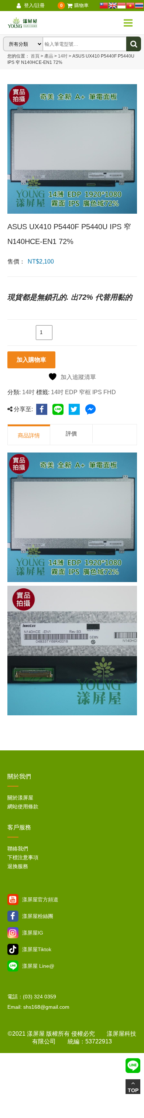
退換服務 (17, 866)
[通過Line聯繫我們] (12, 965)
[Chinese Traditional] (104, 5)
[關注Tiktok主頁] (12, 949)
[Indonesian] (121, 5)
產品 (48, 56)
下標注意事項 (22, 857)
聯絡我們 (17, 849)
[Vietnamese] (130, 5)
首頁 (35, 56)
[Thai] (139, 5)
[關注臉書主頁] (12, 916)
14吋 (62, 56)
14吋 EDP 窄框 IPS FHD (83, 392)
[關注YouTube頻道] (12, 899)
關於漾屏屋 (20, 798)
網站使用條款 (22, 806)
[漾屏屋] (43, 23)
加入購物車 (31, 360)
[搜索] (133, 44)
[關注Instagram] (12, 932)
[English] (113, 5)
